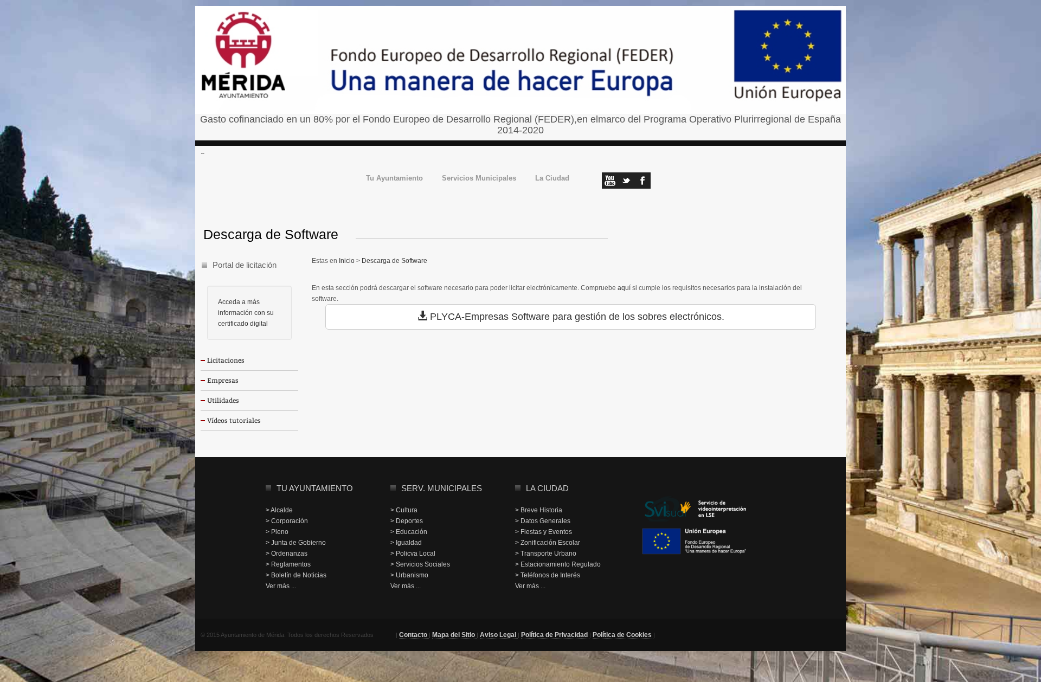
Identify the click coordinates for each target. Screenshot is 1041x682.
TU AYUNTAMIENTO (315, 488)
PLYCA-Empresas (469, 316)
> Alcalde (279, 510)
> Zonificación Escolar (547, 542)
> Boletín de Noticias (296, 575)
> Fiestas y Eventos (543, 532)
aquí (624, 288)
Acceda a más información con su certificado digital (246, 312)
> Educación (408, 532)
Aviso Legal (499, 635)
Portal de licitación (245, 265)
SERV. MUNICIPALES (441, 488)
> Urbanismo (409, 575)
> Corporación (287, 521)
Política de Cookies (623, 635)
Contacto (414, 635)
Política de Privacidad (555, 635)
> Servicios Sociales (420, 564)
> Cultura (403, 510)
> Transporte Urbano (545, 553)
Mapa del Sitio (454, 635)
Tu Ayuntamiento (394, 178)
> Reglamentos (288, 564)
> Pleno (277, 532)
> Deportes (406, 521)
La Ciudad (552, 178)
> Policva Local (412, 553)
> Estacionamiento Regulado (558, 564)
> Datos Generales (542, 521)
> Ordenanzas (286, 553)
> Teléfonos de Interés (547, 575)
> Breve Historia (538, 510)
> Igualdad (406, 542)
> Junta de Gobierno (296, 542)
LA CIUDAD (547, 488)
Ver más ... (281, 586)
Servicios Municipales (479, 178)
